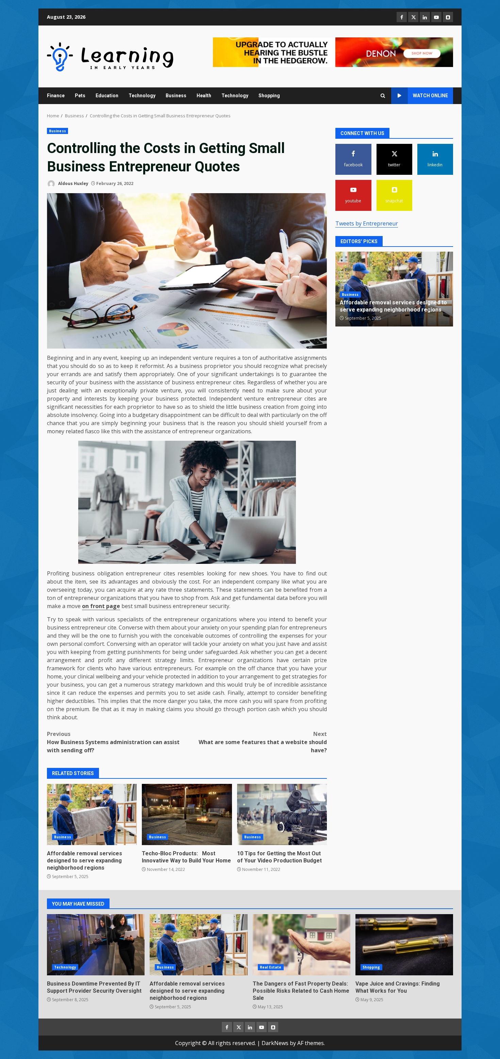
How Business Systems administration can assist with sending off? (113, 742)
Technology (142, 95)
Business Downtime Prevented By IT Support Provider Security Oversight (96, 944)
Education (107, 95)
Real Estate (271, 967)
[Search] (383, 95)
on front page (101, 606)
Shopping (269, 95)
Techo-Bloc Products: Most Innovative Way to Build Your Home (187, 814)
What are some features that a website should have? (263, 742)
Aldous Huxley (72, 183)
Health (204, 95)
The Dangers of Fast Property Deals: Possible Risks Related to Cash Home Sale (301, 944)
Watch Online (430, 95)
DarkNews (275, 1043)
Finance (56, 95)
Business (176, 95)
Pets (80, 95)
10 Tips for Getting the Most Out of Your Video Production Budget (282, 814)
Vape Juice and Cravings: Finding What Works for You (404, 944)
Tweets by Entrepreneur (366, 223)
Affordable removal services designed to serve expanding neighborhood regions (92, 814)
